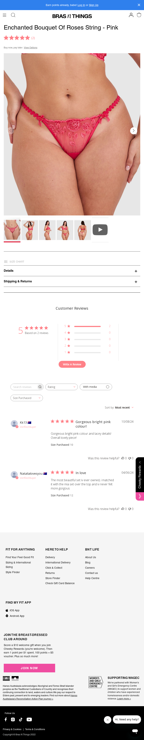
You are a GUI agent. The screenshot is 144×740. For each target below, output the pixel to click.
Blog (87, 562)
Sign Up (93, 5)
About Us (90, 557)
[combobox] (61, 387)
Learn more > (124, 698)
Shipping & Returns (18, 281)
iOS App (15, 610)
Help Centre (92, 578)
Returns (50, 572)
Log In (81, 5)
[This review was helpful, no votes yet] (123, 458)
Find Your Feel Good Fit (20, 557)
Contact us (91, 572)
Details (9, 270)
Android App (17, 615)
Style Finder (13, 572)
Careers (90, 567)
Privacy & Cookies (12, 729)
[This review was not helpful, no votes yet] (129, 458)
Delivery (50, 557)
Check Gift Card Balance (60, 583)
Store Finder (52, 578)
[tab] (72, 270)
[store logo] (72, 16)
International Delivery (57, 562)
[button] (133, 130)
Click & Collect (53, 567)
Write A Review (72, 364)
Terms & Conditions (35, 729)
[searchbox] (24, 387)
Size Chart (17, 261)
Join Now (29, 668)
